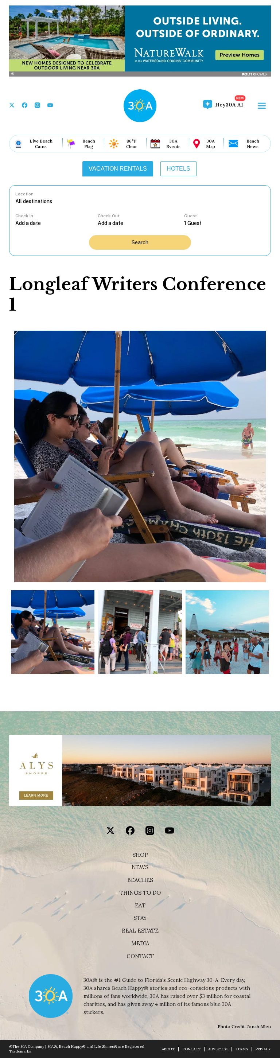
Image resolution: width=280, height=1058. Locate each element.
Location (24, 194)
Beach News (252, 143)
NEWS (140, 867)
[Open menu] (262, 106)
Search (140, 242)
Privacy (263, 1049)
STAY (140, 918)
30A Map (210, 143)
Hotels (178, 169)
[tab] (117, 168)
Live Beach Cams (41, 143)
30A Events (173, 143)
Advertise (218, 1049)
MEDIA (140, 943)
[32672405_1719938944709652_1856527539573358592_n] (227, 632)
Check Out (109, 215)
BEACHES (140, 880)
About (168, 1049)
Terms (242, 1049)
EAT (140, 905)
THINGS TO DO (140, 893)
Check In (24, 215)
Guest (190, 215)
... (56, 223)
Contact (140, 956)
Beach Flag (88, 143)
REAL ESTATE (140, 930)
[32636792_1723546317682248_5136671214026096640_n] (52, 632)
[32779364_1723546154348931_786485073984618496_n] (140, 632)
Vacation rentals (118, 169)
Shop (140, 855)
